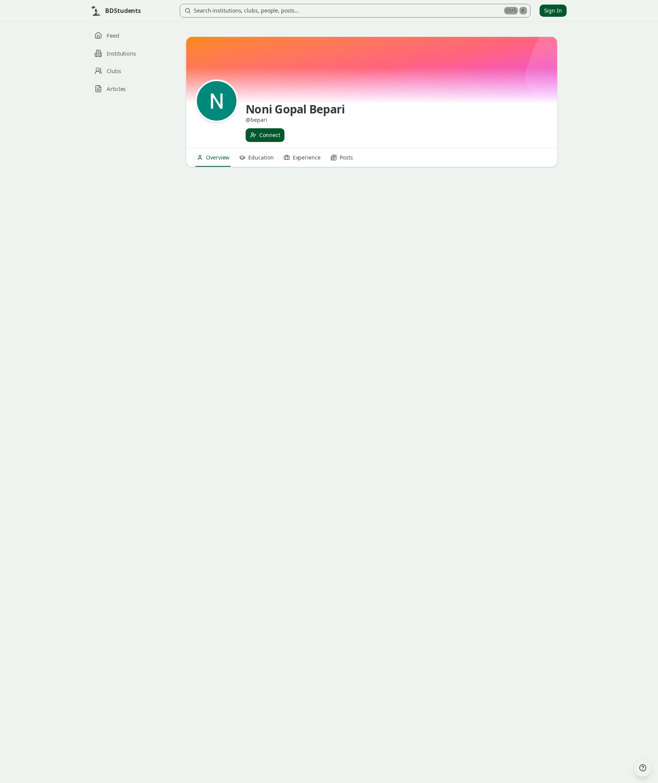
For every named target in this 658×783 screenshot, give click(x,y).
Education (260, 157)
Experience (307, 157)
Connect (269, 135)
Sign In (553, 10)
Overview (217, 157)
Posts (346, 157)
